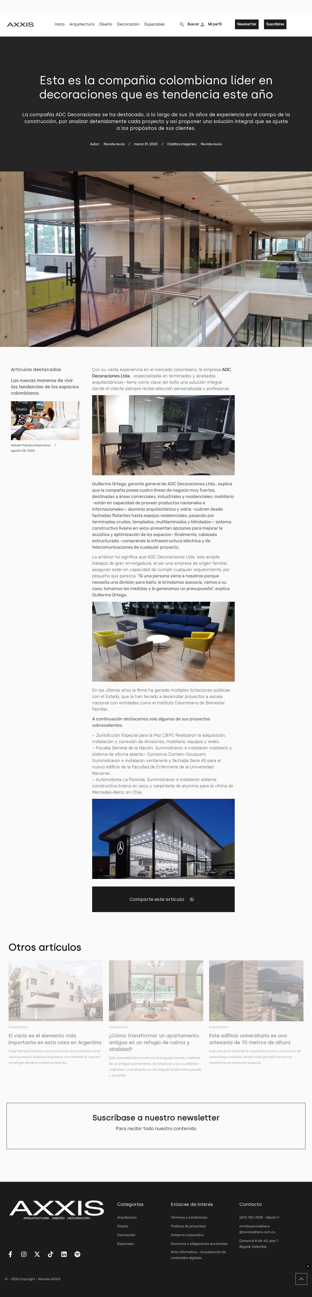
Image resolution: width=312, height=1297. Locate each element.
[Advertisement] (279, 439)
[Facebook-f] (13, 1257)
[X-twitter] (40, 1257)
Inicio (60, 24)
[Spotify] (80, 1257)
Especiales (154, 24)
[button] (191, 899)
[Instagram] (27, 1257)
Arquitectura (81, 24)
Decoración (128, 24)
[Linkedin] (67, 1257)
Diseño (105, 24)
